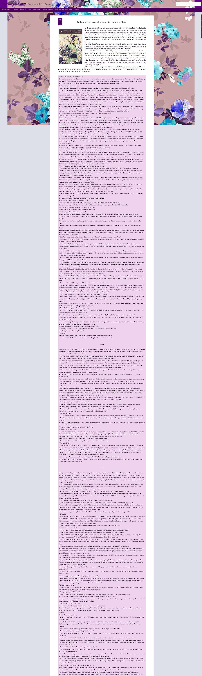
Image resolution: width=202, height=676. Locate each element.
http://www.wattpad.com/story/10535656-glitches (129, 53)
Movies (76, 10)
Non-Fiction (69, 10)
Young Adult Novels (34, 10)
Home (16, 10)
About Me (23, 10)
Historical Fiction (48, 10)
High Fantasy (59, 10)
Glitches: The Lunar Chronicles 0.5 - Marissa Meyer (102, 21)
